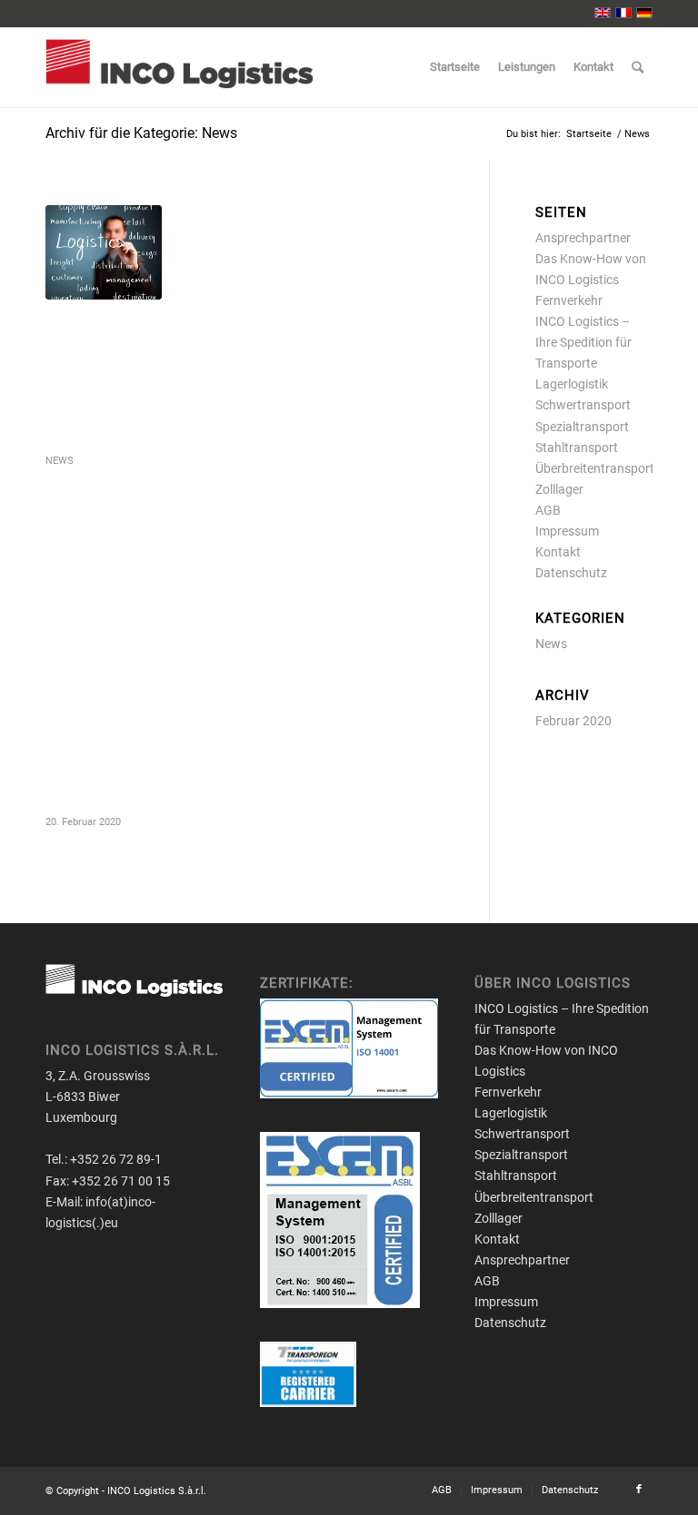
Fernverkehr (569, 300)
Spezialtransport (582, 426)
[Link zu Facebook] (639, 1489)
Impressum (567, 531)
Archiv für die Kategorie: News (141, 133)
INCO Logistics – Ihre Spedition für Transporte (583, 342)
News (59, 461)
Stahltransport (576, 447)
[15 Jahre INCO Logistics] (103, 252)
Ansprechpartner (583, 238)
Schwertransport (583, 405)
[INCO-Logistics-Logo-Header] (179, 67)
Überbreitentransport (594, 468)
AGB (548, 510)
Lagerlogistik (571, 384)
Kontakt (558, 552)
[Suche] (638, 67)
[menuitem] (455, 67)
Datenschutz (571, 573)
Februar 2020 (573, 720)
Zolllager (559, 489)
